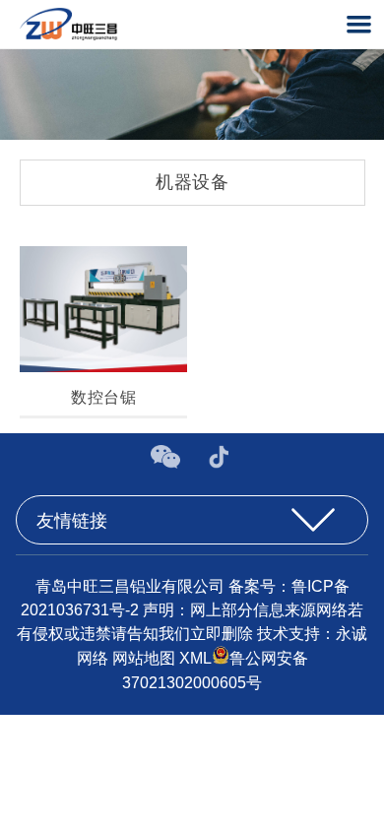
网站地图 (143, 659)
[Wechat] (167, 463)
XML (195, 659)
